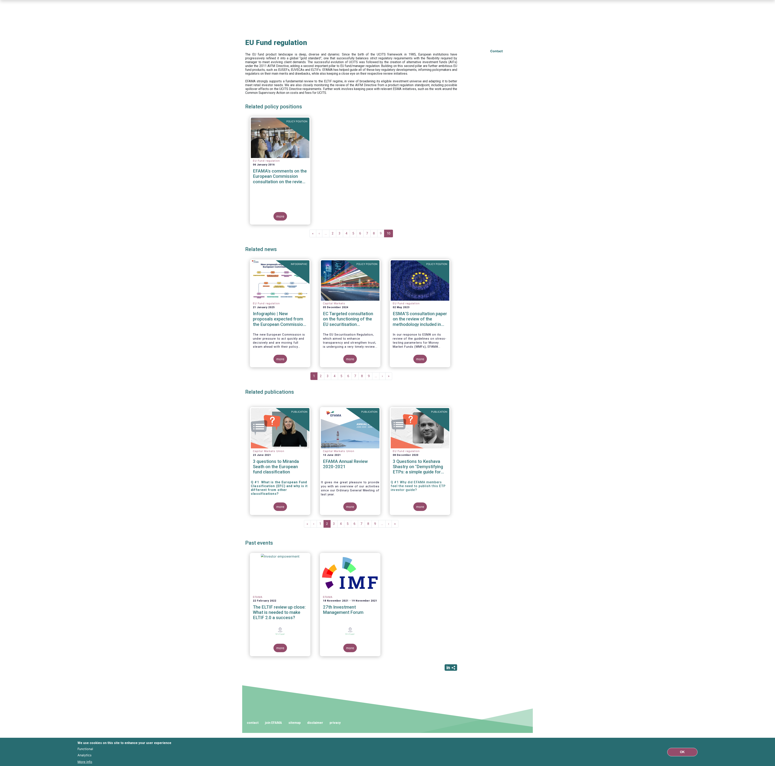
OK (682, 751)
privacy (335, 723)
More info (85, 762)
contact (253, 723)
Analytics (84, 755)
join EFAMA (273, 723)
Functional (85, 749)
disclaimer (315, 723)
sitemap (294, 723)
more (280, 216)
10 (390, 234)
